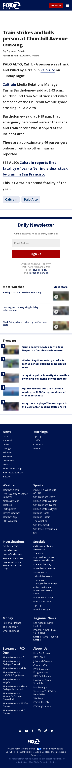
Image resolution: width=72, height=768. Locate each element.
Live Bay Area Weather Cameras (15, 495)
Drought (7, 448)
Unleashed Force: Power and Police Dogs (12, 565)
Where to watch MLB (14, 668)
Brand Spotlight (41, 609)
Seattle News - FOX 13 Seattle (45, 638)
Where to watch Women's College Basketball (12, 696)
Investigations (13, 542)
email (20, 730)
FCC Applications (42, 706)
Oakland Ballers (41, 517)
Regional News (44, 618)
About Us (40, 648)
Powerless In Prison (13, 558)
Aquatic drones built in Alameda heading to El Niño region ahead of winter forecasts (43, 392)
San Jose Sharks (42, 525)
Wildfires (7, 452)
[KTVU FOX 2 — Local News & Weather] (12, 5)
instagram (39, 730)
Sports (38, 485)
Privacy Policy (39, 269)
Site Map (38, 698)
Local (6, 436)
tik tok (45, 730)
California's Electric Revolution (43, 548)
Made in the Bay (42, 564)
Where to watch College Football (11, 663)
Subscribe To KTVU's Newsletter (44, 693)
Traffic (36, 440)
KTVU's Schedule (42, 676)
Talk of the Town (42, 576)
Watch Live (56, 6)
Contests (38, 444)
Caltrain (21, 51)
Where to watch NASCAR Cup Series (13, 674)
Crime (6, 444)
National (7, 440)
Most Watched (13, 287)
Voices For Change (43, 597)
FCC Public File (41, 702)
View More (60, 287)
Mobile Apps (40, 687)
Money (8, 618)
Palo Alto (48, 70)
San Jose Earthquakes (45, 529)
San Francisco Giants (44, 504)
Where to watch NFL (14, 657)
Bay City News (9, 51)
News (7, 432)
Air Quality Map (11, 500)
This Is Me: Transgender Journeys (45, 582)
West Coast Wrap (12, 468)
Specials (39, 542)
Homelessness (11, 550)
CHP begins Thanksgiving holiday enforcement (20, 308)
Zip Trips (38, 436)
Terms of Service (38, 272)
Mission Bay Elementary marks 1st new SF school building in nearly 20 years (43, 364)
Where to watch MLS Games (14, 712)
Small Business (11, 630)
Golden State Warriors (45, 500)
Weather (9, 485)
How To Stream (42, 653)
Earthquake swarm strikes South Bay (22, 292)
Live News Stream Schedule (43, 682)
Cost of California (12, 554)
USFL (36, 533)
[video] (61, 296)
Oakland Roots (41, 513)
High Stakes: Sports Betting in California (44, 559)
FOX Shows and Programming (41, 671)
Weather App (10, 517)
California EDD (11, 546)
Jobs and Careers (42, 661)
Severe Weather (11, 513)
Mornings (40, 432)
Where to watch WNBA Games (15, 705)
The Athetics (40, 521)
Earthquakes (9, 508)
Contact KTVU (41, 665)
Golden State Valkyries (45, 508)
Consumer (8, 460)
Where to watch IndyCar (11, 681)
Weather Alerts (11, 489)
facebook (32, 730)
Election (7, 476)
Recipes (37, 448)
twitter (52, 730)
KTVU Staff (39, 657)
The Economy (10, 626)
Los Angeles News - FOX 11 (44, 624)
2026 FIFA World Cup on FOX (44, 491)
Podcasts (8, 464)
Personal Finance (12, 622)
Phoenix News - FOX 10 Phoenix (44, 631)
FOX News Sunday (13, 472)
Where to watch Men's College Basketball (15, 688)
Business (7, 456)
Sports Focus (40, 572)
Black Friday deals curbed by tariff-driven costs (25, 323)
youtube (26, 730)
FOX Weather (10, 521)
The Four (38, 553)
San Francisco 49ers (44, 496)
